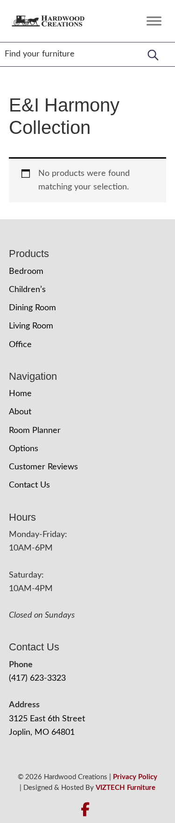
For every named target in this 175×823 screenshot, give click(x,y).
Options (23, 449)
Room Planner (35, 430)
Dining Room (32, 308)
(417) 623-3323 (37, 678)
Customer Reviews (43, 467)
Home (20, 394)
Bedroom (26, 271)
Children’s (27, 290)
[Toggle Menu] (154, 20)
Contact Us (29, 485)
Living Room (31, 326)
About (20, 412)
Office (20, 345)
